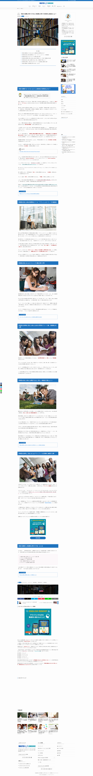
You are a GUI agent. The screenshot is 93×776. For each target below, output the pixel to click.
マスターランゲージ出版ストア (25, 763)
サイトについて (41, 750)
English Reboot (48, 502)
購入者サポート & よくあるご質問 (66, 113)
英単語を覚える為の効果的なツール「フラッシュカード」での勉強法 (35, 54)
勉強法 (23, 16)
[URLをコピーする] (55, 599)
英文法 (62, 103)
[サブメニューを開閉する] (54, 757)
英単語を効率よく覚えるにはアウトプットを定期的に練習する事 (34, 61)
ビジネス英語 (63, 105)
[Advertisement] (38, 76)
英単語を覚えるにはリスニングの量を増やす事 (31, 56)
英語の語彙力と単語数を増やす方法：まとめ (30, 63)
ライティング (30, 582)
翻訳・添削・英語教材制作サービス (67, 111)
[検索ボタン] (64, 6)
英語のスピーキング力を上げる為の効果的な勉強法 (29, 193)
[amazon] (72, 0)
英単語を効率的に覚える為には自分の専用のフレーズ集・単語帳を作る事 (36, 58)
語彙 (62, 99)
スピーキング (25, 582)
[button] (20, 599)
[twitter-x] (70, 0)
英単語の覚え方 (40, 582)
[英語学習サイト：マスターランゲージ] (46, 3)
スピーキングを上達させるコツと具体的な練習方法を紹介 (31, 317)
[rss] (73, 0)
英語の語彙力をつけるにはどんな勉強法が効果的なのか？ (33, 53)
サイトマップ (40, 746)
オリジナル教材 (63, 109)
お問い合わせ (40, 755)
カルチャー (63, 107)
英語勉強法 (45, 582)
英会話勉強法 (35, 582)
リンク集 (39, 762)
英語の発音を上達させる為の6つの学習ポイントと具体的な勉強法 (32, 445)
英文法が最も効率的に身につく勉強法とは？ (28, 574)
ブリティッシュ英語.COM (24, 767)
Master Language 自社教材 (43, 757)
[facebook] (68, 0)
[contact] (75, 0)
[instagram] (71, 0)
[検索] (51, 769)
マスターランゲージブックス (24, 765)
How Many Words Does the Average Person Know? (30, 151)
